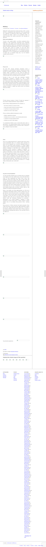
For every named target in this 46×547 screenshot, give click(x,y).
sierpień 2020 (26, 389)
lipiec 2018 (26, 417)
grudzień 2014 (26, 472)
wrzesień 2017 (26, 430)
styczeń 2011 (26, 532)
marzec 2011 (26, 530)
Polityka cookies (38, 380)
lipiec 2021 (26, 381)
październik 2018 (27, 413)
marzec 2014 (26, 484)
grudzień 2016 (26, 441)
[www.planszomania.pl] (39, 68)
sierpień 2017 (26, 431)
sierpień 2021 (26, 380)
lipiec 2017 (26, 432)
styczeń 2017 (26, 440)
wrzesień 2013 (26, 491)
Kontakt (36, 378)
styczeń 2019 (26, 409)
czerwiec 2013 (26, 495)
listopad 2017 (26, 427)
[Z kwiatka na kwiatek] (14, 360)
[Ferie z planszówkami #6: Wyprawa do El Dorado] (4, 360)
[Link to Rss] (9, 1)
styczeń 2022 (26, 373)
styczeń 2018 (26, 425)
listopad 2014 (26, 473)
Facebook (36, 377)
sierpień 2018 (26, 416)
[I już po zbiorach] (16, 298)
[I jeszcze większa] (16, 256)
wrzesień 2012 (26, 507)
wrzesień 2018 (26, 414)
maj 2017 (25, 435)
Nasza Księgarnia (12, 354)
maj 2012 (25, 512)
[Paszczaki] (21, 360)
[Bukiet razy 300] (45, 273)
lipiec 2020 (26, 390)
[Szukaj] (42, 5)
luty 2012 (25, 516)
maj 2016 (25, 450)
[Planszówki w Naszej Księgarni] (11, 360)
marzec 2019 (26, 407)
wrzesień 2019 (26, 399)
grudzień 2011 (26, 518)
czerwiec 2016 (26, 449)
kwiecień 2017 (26, 436)
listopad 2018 (26, 412)
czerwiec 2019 (26, 403)
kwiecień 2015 (26, 467)
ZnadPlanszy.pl (36, 10)
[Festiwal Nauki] (27, 360)
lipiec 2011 (26, 525)
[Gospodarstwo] (16, 277)
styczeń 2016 (26, 455)
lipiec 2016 (26, 448)
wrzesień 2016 (26, 445)
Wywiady (4, 377)
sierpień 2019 (26, 400)
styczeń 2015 (26, 471)
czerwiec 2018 (26, 418)
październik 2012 (27, 505)
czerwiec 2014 (26, 480)
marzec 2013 (26, 499)
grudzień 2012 (26, 503)
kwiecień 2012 (26, 513)
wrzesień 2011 (26, 522)
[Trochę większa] (16, 234)
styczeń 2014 (26, 486)
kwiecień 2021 (26, 385)
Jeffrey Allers (7, 354)
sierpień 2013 (26, 493)
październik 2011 (27, 521)
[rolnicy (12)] (16, 56)
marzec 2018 (26, 422)
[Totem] (7, 360)
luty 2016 (25, 454)
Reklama (36, 376)
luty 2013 (25, 500)
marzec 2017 (26, 437)
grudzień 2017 (26, 426)
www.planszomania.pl (14, 351)
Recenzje (15, 380)
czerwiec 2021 (26, 382)
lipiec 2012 (26, 509)
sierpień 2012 (26, 508)
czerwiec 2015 (26, 464)
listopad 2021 (26, 376)
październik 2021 (27, 377)
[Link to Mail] (7, 1)
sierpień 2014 (26, 477)
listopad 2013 (26, 489)
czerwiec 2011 (26, 526)
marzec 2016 (26, 453)
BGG (5, 349)
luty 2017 (25, 439)
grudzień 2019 (26, 395)
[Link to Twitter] (5, 1)
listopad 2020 (26, 387)
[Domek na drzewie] (17, 360)
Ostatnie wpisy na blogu (8, 10)
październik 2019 (27, 398)
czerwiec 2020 (26, 391)
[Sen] (24, 360)
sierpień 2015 (26, 462)
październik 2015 (27, 459)
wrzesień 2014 (26, 476)
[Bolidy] (1, 273)
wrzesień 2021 (26, 378)
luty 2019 (25, 408)
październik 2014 (27, 475)
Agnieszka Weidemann (24, 28)
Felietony (15, 378)
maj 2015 (25, 466)
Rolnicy (5, 26)
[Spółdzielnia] (16, 213)
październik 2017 (27, 428)
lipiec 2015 (26, 463)
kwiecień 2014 (26, 482)
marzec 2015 (26, 468)
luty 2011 (25, 531)
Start (14, 376)
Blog (4, 373)
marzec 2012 (26, 514)
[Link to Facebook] (3, 1)
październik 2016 (27, 444)
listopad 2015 (26, 458)
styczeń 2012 (26, 517)
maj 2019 (25, 404)
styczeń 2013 (26, 502)
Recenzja (17, 28)
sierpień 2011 (26, 523)
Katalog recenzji (16, 373)
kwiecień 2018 (26, 421)
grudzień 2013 (26, 487)
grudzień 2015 (26, 457)
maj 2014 (25, 481)
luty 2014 (25, 485)
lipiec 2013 (26, 494)
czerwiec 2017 (26, 434)
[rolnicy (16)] (16, 89)
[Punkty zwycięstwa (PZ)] (16, 319)
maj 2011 (25, 527)
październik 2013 (27, 490)
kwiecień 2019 (26, 405)
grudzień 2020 (26, 386)
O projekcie (37, 373)
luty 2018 (25, 423)
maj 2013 (25, 496)
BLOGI (41, 10)
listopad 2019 (26, 396)
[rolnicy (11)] (16, 20)
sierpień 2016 (26, 446)
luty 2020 (25, 394)
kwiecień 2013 (26, 498)
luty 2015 (25, 469)
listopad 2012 (26, 504)
